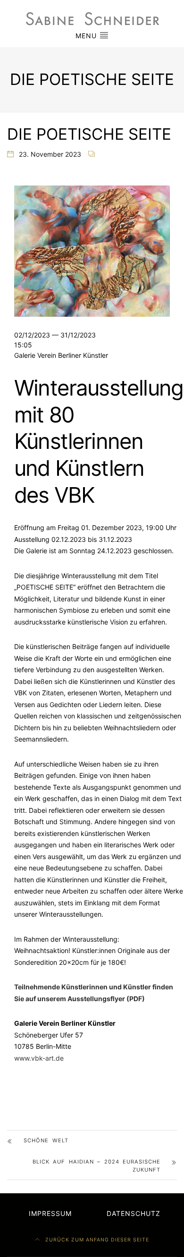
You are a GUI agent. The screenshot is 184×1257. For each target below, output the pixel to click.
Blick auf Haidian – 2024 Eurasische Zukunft (96, 1165)
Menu (87, 36)
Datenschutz (133, 1213)
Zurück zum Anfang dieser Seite (96, 1240)
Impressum (50, 1213)
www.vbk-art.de (39, 1058)
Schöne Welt (46, 1140)
